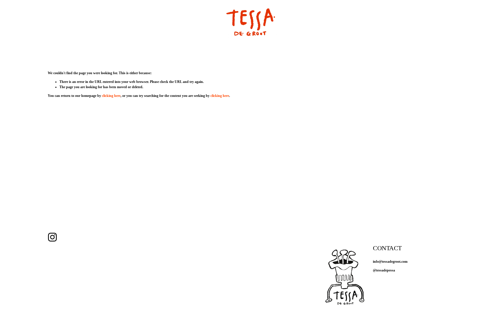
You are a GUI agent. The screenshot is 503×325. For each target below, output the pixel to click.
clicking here (111, 96)
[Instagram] (52, 237)
